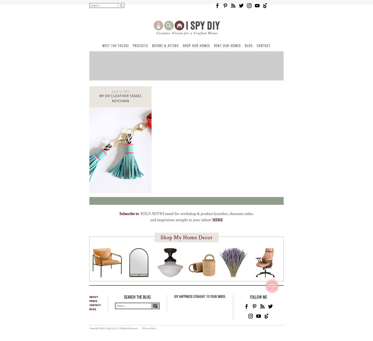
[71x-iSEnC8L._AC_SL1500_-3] (265, 276)
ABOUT (93, 297)
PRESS (93, 301)
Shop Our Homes (196, 45)
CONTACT (95, 305)
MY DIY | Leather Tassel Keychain (120, 98)
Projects (140, 45)
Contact (264, 45)
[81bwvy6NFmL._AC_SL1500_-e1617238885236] (139, 276)
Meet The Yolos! (115, 45)
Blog (249, 45)
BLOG (92, 309)
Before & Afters (165, 45)
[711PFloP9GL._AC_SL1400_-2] (202, 275)
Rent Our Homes (227, 45)
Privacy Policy (149, 328)
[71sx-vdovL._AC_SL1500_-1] (233, 276)
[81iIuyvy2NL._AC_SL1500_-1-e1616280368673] (170, 276)
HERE (218, 219)
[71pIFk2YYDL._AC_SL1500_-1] (107, 276)
